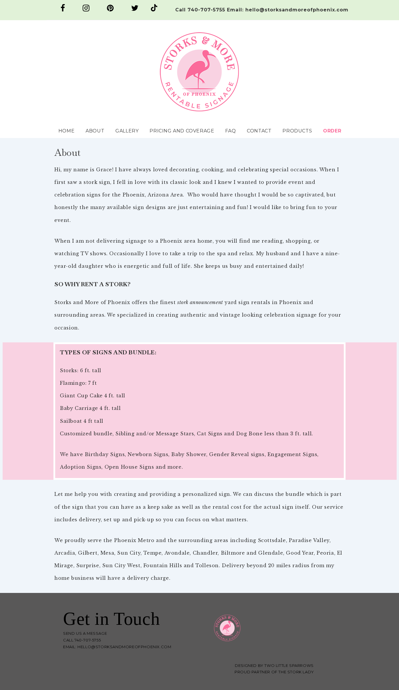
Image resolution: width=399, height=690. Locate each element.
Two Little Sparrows (288, 665)
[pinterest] (111, 10)
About (95, 131)
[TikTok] (154, 10)
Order (332, 131)
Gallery (126, 131)
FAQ (230, 131)
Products (297, 131)
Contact (259, 131)
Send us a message (85, 633)
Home (66, 131)
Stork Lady (300, 672)
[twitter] (136, 10)
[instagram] (87, 10)
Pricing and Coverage (182, 131)
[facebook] (64, 10)
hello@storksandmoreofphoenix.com (124, 646)
